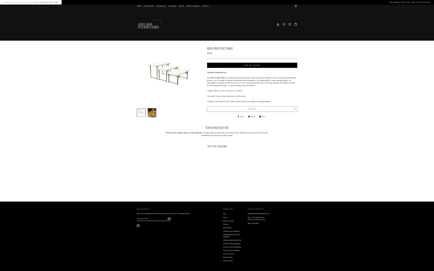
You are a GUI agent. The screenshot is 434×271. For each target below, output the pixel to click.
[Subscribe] (169, 218)
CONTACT (205, 6)
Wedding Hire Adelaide (231, 231)
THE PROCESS (149, 6)
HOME (139, 6)
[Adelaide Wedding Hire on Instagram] (138, 225)
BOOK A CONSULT (192, 6)
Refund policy (228, 257)
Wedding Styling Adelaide (232, 240)
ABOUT (181, 6)
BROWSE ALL (161, 6)
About (225, 217)
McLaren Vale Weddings (231, 250)
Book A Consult (228, 221)
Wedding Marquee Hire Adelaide (231, 236)
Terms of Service (229, 254)
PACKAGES (172, 6)
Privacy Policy (228, 261)
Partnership (227, 228)
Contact (226, 224)
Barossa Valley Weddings (232, 247)
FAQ (224, 214)
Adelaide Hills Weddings (231, 243)
